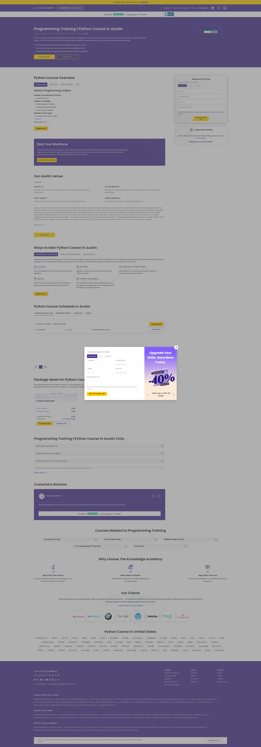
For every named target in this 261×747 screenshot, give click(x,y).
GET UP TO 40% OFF (97, 394)
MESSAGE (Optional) (93, 377)
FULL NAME (90, 360)
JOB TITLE (118, 368)
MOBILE (89, 368)
